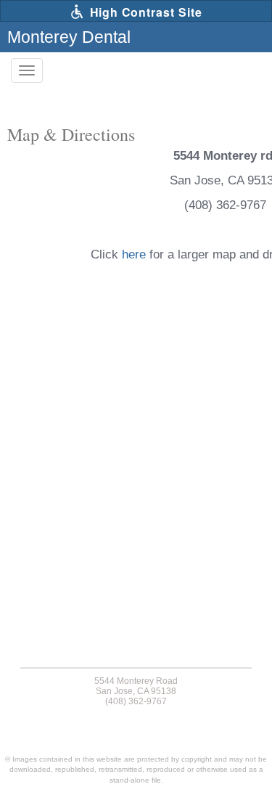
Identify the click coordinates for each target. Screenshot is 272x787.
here (134, 254)
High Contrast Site (144, 12)
